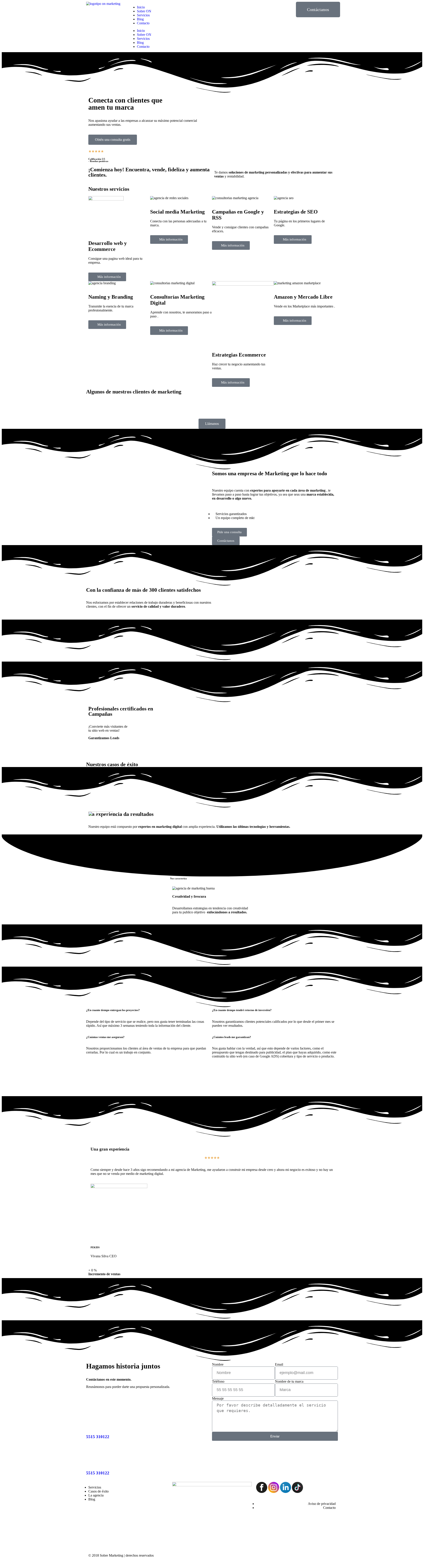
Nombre (217, 1364)
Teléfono (218, 1381)
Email (279, 1364)
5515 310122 (97, 1436)
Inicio (141, 7)
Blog (140, 19)
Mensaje (218, 1398)
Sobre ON (144, 11)
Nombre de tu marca (289, 1381)
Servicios (143, 15)
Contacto (143, 23)
